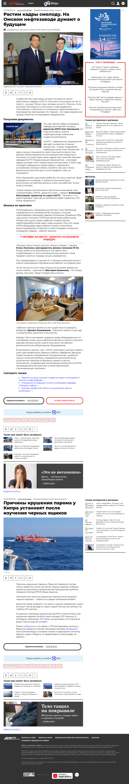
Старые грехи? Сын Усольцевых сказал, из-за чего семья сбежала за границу (110, 514)
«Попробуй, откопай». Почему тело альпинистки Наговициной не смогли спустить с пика (110, 547)
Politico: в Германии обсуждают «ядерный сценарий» (107, 214)
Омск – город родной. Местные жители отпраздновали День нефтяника (26, 440)
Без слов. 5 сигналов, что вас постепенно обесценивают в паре (67, 693)
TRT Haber (45, 619)
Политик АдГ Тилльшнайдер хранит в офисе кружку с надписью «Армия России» (105, 99)
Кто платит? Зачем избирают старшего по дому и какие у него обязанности (105, 69)
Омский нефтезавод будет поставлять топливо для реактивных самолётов (64, 440)
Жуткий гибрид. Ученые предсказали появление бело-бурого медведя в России (110, 134)
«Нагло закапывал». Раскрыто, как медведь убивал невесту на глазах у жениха (110, 505)
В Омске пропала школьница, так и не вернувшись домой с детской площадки (105, 109)
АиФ (59, 87)
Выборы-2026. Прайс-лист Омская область (72, 738)
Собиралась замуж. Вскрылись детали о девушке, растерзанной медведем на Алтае (109, 167)
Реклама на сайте (28, 738)
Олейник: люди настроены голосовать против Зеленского (107, 197)
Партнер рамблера (43, 774)
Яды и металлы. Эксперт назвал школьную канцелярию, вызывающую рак (108, 159)
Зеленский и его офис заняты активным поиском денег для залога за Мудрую (105, 79)
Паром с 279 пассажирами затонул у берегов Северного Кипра (26, 694)
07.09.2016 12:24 (9, 10)
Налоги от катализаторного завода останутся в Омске (65, 447)
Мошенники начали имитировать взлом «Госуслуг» (108, 189)
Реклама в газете (45, 738)
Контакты (95, 738)
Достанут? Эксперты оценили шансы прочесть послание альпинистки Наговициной (110, 150)
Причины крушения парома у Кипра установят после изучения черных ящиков (105, 89)
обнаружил (72, 629)
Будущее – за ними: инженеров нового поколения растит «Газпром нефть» (26, 456)
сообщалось (29, 626)
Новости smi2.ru (12, 491)
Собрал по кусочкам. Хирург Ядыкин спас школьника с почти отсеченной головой (110, 530)
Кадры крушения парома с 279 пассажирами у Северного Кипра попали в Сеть (67, 686)
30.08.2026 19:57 (10, 499)
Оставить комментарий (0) (64, 400)
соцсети (7, 572)
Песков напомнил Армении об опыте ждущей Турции (110, 181)
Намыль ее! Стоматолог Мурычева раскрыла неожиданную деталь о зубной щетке (109, 142)
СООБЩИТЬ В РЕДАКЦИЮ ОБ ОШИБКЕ (35, 740)
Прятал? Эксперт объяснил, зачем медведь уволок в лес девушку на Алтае (109, 125)
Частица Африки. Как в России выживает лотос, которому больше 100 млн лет (110, 522)
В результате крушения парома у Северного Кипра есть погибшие (27, 685)
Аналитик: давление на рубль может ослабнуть (109, 206)
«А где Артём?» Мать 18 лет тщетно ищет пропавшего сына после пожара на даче (109, 539)
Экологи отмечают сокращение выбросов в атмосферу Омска (26, 447)
